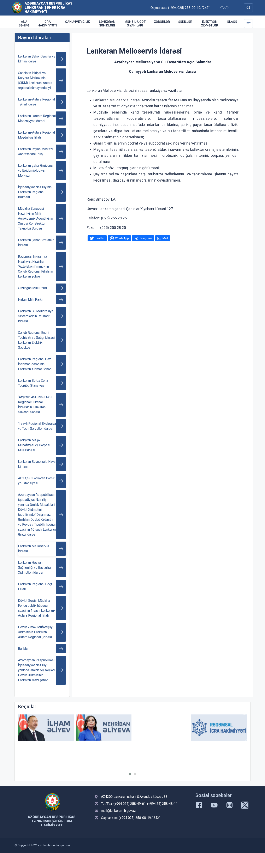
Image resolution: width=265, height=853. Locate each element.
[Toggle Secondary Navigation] (248, 23)
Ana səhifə (24, 23)
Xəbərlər (162, 22)
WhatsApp (122, 238)
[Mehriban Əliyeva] (103, 727)
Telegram (145, 238)
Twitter (100, 238)
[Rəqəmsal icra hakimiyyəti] (219, 727)
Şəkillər (185, 22)
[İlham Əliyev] (46, 727)
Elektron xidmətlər (209, 23)
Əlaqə (232, 22)
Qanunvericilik (77, 22)
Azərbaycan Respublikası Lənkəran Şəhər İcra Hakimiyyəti (49, 7)
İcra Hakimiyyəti (47, 23)
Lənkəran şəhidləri (107, 23)
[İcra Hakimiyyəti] (17, 8)
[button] (130, 774)
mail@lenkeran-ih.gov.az (118, 811)
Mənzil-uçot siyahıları (135, 23)
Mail (165, 238)
